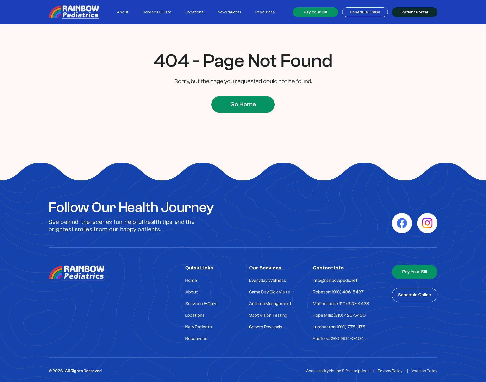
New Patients (198, 327)
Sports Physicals (265, 327)
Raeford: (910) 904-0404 (338, 338)
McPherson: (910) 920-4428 (341, 303)
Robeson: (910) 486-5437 (338, 292)
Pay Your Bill (315, 12)
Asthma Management (270, 303)
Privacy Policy (390, 371)
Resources (196, 338)
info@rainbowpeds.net (335, 280)
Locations (195, 315)
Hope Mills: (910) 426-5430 (339, 315)
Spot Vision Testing (268, 315)
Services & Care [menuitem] (157, 12)
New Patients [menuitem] (229, 12)
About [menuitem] (122, 12)
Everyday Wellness (267, 280)
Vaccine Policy (424, 371)
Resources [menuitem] (265, 12)
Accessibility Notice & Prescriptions (338, 371)
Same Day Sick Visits (269, 292)
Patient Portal (414, 12)
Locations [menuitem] (195, 12)
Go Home (243, 104)
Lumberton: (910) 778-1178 (339, 327)
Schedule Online (365, 12)
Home (191, 280)
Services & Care (201, 303)
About (191, 292)
